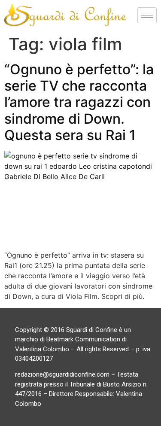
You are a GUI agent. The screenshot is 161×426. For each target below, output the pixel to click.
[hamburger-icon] (147, 15)
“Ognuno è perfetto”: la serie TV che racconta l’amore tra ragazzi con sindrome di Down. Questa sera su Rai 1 (79, 102)
